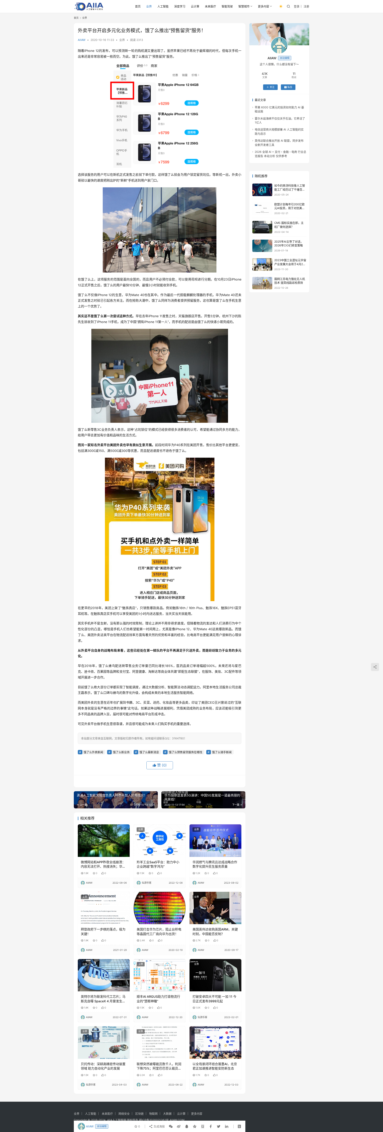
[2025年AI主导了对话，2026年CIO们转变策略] (262, 246)
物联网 (153, 1113)
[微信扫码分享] (170, 1126)
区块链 (139, 1113)
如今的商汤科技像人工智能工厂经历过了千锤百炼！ (289, 189)
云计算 (195, 6)
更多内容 (263, 6)
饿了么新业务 (121, 752)
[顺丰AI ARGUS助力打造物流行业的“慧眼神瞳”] (160, 975)
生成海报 (159, 1126)
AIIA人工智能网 (116, 1120)
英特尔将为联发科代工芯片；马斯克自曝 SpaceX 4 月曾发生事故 (103, 999)
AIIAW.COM (177, 1120)
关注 (272, 87)
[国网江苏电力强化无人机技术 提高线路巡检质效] (262, 283)
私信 (289, 87)
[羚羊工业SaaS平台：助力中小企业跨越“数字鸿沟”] (160, 840)
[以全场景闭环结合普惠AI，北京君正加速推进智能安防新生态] (215, 1042)
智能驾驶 (227, 6)
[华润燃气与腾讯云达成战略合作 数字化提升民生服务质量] (215, 840)
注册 (306, 6)
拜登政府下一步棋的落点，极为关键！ (103, 931)
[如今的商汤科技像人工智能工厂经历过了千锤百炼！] (262, 190)
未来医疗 (210, 6)
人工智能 (163, 6)
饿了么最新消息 (149, 752)
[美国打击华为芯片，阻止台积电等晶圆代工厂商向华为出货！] (160, 908)
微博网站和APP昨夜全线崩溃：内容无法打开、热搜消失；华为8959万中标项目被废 (103, 864)
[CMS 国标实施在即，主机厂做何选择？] (262, 227)
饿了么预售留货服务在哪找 (185, 752)
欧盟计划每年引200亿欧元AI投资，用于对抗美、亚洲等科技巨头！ (289, 208)
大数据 (167, 1113)
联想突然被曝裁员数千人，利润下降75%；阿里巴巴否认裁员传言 (159, 1066)
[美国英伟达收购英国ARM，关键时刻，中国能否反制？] (215, 908)
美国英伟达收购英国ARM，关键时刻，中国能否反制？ (215, 931)
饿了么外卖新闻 (93, 752)
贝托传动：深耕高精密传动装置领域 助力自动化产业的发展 (103, 1066)
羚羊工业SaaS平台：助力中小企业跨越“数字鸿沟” (158, 864)
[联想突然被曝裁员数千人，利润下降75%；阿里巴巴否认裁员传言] (160, 1042)
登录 (296, 6)
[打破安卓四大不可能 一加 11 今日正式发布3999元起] (215, 975)
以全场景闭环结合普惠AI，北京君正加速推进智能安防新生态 (214, 1066)
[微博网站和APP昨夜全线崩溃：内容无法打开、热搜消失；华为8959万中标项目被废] (104, 840)
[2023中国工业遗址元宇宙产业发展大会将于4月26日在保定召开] (262, 264)
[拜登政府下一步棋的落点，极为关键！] (104, 908)
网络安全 (124, 1113)
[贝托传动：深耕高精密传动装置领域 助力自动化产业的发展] (104, 1042)
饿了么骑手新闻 (222, 752)
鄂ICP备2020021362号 (154, 1120)
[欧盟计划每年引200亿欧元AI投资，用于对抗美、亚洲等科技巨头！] (262, 208)
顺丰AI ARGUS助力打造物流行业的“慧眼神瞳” (158, 999)
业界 (149, 6)
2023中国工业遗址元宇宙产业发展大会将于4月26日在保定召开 (290, 264)
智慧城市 (244, 6)
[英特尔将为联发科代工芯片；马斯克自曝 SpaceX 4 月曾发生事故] (104, 975)
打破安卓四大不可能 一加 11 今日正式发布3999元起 (214, 999)
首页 (138, 6)
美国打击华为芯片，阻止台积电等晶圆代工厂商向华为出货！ (159, 931)
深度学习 (179, 6)
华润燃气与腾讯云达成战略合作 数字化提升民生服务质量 (214, 864)
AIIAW (81, 39)
